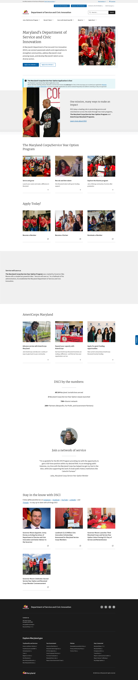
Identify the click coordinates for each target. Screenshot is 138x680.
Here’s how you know (49, 1)
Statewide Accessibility (77, 646)
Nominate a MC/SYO (95, 5)
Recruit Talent (48, 20)
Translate (112, 1)
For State (51, 655)
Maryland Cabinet (53, 648)
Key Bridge (98, 660)
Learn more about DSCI (78, 121)
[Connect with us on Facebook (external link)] (109, 607)
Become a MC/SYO (61, 6)
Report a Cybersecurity (101, 655)
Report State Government (54, 660)
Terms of (73, 651)
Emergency (98, 651)
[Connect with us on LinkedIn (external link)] (113, 607)
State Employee (52, 653)
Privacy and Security (76, 648)
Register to (27, 655)
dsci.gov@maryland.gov (28, 624)
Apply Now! (91, 20)
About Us (80, 20)
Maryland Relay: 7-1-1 (28, 626)
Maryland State (51, 658)
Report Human (100, 658)
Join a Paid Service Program (30, 20)
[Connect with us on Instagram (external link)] (101, 607)
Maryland (97, 648)
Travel (97, 653)
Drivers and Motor (29, 646)
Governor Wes (51, 646)
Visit (26, 658)
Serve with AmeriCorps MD (64, 20)
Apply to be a (30, 64)
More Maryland (28, 660)
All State (50, 651)
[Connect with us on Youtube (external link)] (105, 607)
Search (112, 12)
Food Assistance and (29, 648)
